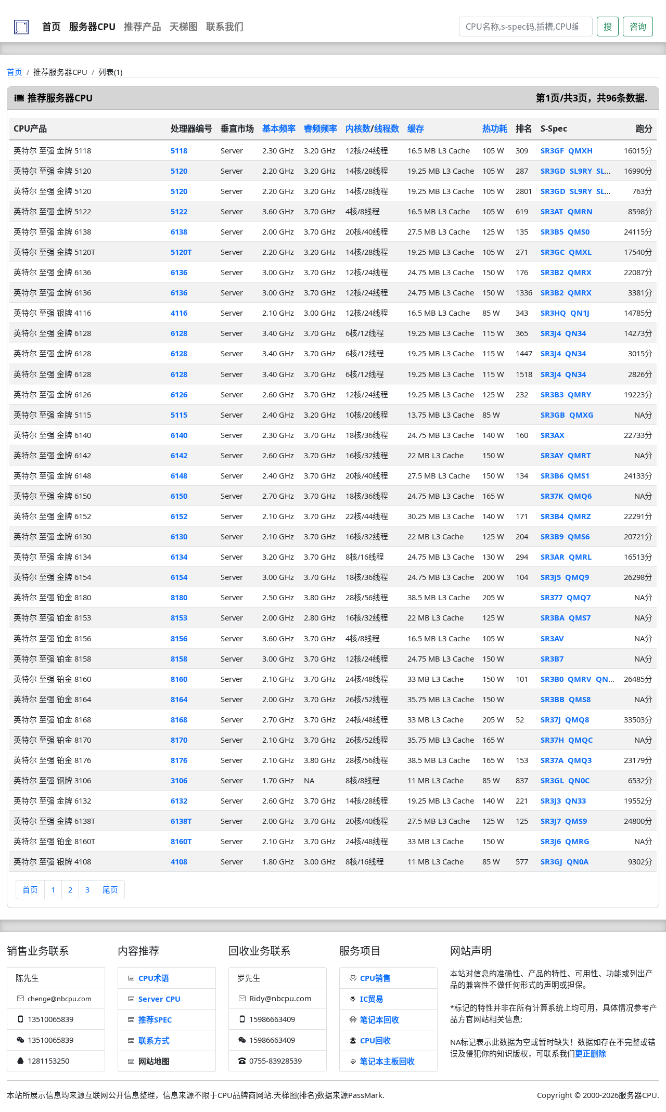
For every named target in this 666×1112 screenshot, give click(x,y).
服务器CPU (92, 26)
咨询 (638, 26)
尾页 (110, 889)
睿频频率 (320, 128)
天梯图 (184, 26)
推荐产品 (142, 26)
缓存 (415, 128)
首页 (51, 26)
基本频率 (279, 128)
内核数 (357, 128)
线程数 (386, 128)
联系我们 (225, 26)
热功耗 (494, 128)
